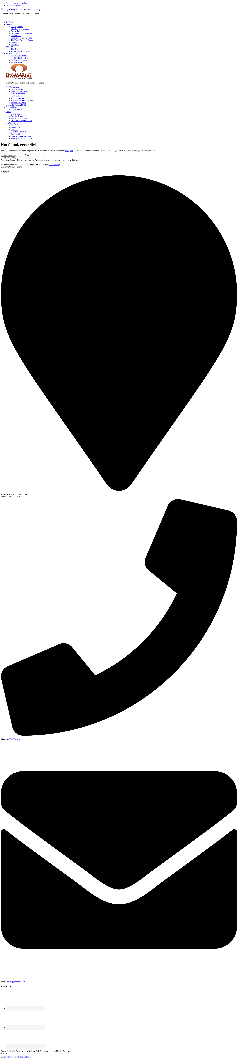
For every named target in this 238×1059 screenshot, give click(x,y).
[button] (9, 24)
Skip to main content (14, 5)
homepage (69, 151)
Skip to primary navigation (16, 3)
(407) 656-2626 (13, 739)
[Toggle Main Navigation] (2, 18)
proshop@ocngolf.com (16, 982)
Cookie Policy (54, 165)
